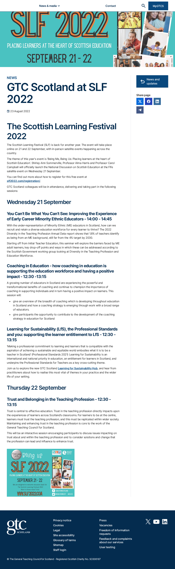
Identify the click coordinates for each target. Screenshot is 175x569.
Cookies (58, 525)
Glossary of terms (64, 540)
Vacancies (105, 525)
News (12, 78)
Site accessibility (64, 535)
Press (102, 520)
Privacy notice (62, 520)
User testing (107, 547)
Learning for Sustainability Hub (78, 368)
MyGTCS (158, 6)
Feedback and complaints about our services (115, 540)
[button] (49, 5)
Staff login (59, 550)
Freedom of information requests (114, 531)
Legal (56, 530)
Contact (110, 6)
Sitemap (58, 545)
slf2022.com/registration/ (23, 181)
